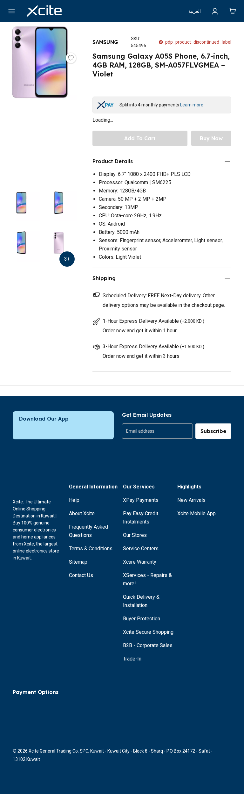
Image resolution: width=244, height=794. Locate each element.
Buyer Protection (141, 619)
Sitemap (78, 562)
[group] (157, 431)
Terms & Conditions (90, 548)
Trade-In (132, 659)
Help (74, 500)
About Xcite (82, 513)
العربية (194, 11)
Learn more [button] (191, 104)
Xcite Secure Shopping (148, 632)
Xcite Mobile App (196, 513)
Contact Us (81, 575)
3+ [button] (67, 259)
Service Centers (141, 548)
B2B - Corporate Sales (148, 645)
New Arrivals (191, 500)
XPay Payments (141, 500)
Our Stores (135, 535)
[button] (40, 104)
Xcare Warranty (139, 562)
